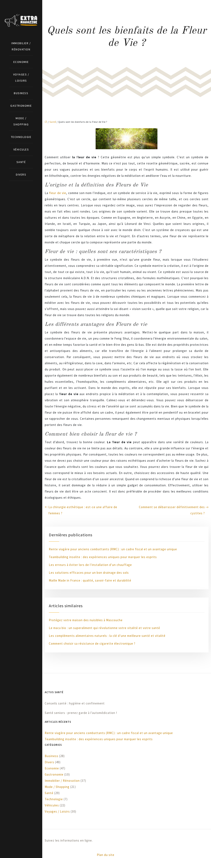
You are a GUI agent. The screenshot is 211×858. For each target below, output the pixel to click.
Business (21, 93)
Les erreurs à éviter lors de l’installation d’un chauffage (90, 565)
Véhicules (21, 149)
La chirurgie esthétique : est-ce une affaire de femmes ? (82, 510)
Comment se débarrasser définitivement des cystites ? (172, 510)
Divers (21, 174)
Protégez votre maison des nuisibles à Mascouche (86, 620)
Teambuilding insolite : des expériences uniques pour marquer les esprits (103, 557)
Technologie (21, 137)
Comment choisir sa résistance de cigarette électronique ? (92, 643)
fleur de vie (57, 193)
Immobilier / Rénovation (21, 46)
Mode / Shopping (21, 121)
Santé (21, 162)
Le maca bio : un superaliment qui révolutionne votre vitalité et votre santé (104, 628)
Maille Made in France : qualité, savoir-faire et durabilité (90, 580)
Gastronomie (21, 106)
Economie (21, 62)
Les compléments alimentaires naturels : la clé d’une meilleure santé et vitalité (107, 636)
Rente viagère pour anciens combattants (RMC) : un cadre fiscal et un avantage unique (113, 549)
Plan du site (105, 855)
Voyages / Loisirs (21, 77)
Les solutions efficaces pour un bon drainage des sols (89, 573)
